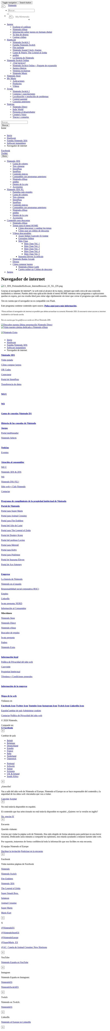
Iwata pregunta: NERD (11, 603)
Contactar (5, 491)
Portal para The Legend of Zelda (16, 530)
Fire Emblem (7, 878)
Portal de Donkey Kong (12, 535)
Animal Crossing (8, 903)
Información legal (9, 657)
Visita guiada (7, 360)
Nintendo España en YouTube (14, 962)
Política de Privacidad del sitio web (17, 662)
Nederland (11, 756)
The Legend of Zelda (10, 888)
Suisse (10, 768)
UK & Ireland (13, 774)
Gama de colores (20, 163)
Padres (4, 642)
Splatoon (5, 898)
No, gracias (6, 816)
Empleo (4, 593)
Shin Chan (23, 241)
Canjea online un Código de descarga (35, 269)
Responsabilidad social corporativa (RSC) (20, 589)
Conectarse (6, 374)
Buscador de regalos (10, 632)
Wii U (4, 394)
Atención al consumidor (12, 462)
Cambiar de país (11, 710)
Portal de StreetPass (10, 379)
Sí (13, 816)
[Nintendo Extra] (9, 332)
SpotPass (17, 171)
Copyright (5, 667)
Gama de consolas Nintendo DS (16, 413)
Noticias (5, 447)
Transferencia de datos (11, 384)
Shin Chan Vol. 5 (32, 254)
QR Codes (6, 369)
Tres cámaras (18, 166)
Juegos (10, 272)
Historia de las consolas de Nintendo (18, 423)
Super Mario (6, 908)
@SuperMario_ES (9, 942)
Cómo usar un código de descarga (33, 230)
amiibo (16, 182)
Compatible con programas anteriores (29, 176)
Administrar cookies (32, 710)
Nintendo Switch (8, 874)
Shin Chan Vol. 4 (32, 251)
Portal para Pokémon (10, 555)
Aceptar (13, 799)
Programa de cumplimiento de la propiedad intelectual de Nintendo (33, 501)
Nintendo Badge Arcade (24, 259)
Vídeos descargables (22, 233)
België (10, 740)
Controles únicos (20, 174)
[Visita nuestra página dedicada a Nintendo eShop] (24, 327)
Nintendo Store (8, 618)
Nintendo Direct (8, 623)
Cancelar (5, 799)
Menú (4, 156)
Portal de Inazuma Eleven (12, 559)
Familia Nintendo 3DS (17, 140)
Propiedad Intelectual (10, 671)
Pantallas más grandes (22, 192)
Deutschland (12, 745)
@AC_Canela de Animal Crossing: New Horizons (24, 947)
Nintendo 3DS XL (15, 189)
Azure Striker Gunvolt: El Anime (33, 236)
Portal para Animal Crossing (14, 516)
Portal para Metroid (10, 545)
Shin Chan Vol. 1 (32, 243)
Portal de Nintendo (10, 506)
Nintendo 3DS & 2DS (11, 472)
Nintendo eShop (20, 179)
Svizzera (11, 771)
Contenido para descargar (18, 220)
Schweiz (11, 766)
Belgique (11, 743)
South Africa (12, 776)
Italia (9, 753)
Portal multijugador (9, 433)
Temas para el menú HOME (25, 225)
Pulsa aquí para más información (60, 306)
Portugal (10, 763)
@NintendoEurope (9, 937)
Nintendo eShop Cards (28, 267)
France (10, 751)
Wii (3, 404)
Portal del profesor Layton (13, 540)
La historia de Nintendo (11, 579)
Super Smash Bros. (9, 893)
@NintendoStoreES (10, 932)
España (10, 748)
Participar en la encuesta (32, 851)
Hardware (11, 138)
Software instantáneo (16, 143)
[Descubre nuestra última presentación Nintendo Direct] (26, 324)
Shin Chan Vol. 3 (32, 249)
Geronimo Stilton (26, 238)
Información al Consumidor (13, 608)
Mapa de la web (9, 696)
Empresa (5, 574)
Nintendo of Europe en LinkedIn (16, 1022)
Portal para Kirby (9, 550)
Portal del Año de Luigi (11, 525)
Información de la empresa (14, 686)
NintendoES (6, 982)
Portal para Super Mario (12, 511)
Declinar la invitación (10, 851)
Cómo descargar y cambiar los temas (34, 228)
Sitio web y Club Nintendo (13, 486)
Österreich (11, 758)
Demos (16, 261)
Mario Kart (6, 913)
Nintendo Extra (8, 647)
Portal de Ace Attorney (11, 564)
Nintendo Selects (8, 438)
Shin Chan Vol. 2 (32, 246)
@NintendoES (7, 928)
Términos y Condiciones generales (16, 676)
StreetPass (17, 169)
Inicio (9, 135)
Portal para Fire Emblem (12, 520)
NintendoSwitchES (10, 987)
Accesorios (18, 187)
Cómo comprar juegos (23, 264)
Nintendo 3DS (13, 161)
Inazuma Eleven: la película (30, 256)
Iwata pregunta (8, 637)
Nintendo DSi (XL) (10, 481)
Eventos (4, 452)
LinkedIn (5, 598)
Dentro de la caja (20, 184)
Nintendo (5, 869)
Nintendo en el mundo (11, 584)
